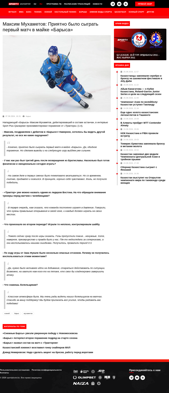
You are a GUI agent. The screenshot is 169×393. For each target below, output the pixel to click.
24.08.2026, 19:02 (131, 150)
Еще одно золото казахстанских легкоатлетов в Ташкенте (139, 113)
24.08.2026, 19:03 (131, 140)
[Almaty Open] (84, 371)
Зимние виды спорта (101, 12)
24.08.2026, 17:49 (131, 163)
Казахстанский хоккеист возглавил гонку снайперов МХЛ (36, 347)
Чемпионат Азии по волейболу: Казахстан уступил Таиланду (139, 103)
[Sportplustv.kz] (19, 4)
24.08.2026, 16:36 (131, 173)
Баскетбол (120, 12)
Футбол (12, 12)
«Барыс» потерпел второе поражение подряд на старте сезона (40, 338)
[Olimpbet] (84, 377)
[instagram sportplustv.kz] (125, 4)
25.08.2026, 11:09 (131, 98)
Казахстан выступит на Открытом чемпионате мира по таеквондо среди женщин (143, 180)
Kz (35, 4)
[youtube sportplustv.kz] (119, 4)
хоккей (7, 313)
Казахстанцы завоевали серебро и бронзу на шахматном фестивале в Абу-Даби (141, 78)
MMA (21, 12)
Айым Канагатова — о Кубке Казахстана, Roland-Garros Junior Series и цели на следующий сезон (141, 91)
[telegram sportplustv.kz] (113, 4)
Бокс (28, 12)
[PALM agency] (107, 377)
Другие (150, 12)
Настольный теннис (65, 12)
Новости (97, 4)
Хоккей (48, 12)
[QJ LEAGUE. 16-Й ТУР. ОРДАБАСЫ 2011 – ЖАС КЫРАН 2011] (140, 44)
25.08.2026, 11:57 (131, 72)
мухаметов (28, 313)
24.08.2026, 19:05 (131, 129)
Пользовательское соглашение (15, 370)
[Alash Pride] (98, 383)
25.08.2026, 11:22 (131, 85)
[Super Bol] (100, 377)
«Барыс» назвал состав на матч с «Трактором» (30, 342)
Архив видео (122, 23)
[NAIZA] (81, 383)
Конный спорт (136, 12)
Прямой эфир (145, 4)
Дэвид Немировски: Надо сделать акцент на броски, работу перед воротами (48, 352)
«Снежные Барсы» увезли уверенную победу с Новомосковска (40, 333)
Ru (41, 4)
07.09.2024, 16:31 (13, 116)
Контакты (4, 373)
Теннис (38, 12)
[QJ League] (114, 377)
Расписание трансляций (77, 4)
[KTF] (93, 371)
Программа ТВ (53, 4)
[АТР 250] (100, 371)
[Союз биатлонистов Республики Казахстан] (75, 371)
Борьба (83, 12)
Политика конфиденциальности (47, 370)
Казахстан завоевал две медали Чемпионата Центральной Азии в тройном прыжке (140, 157)
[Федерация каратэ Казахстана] (93, 383)
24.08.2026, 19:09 (131, 119)
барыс (28, 116)
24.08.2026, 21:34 (131, 108)
